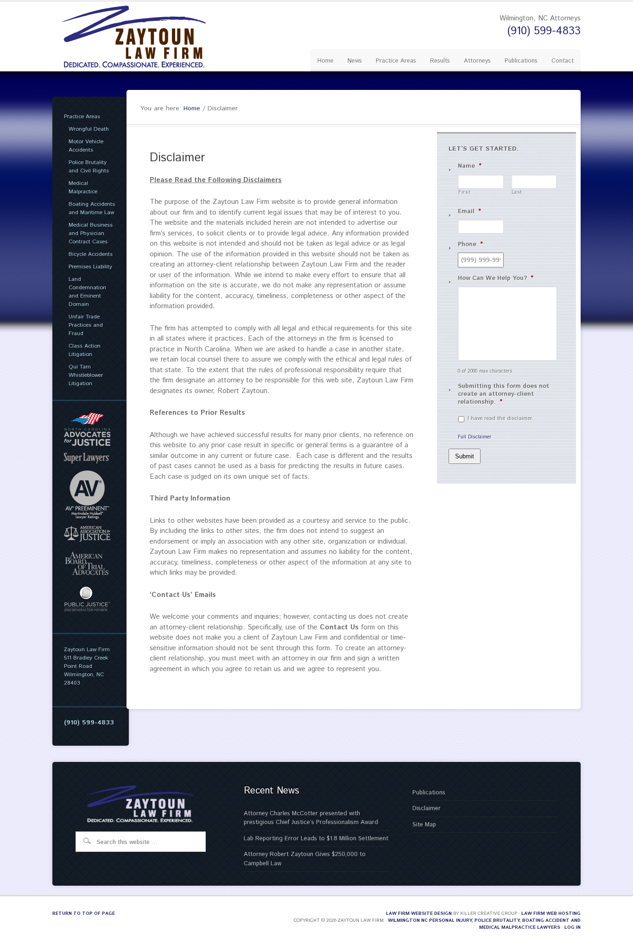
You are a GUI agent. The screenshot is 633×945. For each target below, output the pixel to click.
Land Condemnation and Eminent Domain (87, 291)
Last (517, 192)
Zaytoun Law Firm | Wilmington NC (140, 36)
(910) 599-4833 (544, 31)
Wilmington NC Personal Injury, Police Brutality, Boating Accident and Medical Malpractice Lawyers (484, 924)
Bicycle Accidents (91, 254)
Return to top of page (83, 913)
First (464, 192)
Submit (464, 456)
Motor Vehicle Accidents (86, 146)
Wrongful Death (89, 129)
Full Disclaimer (474, 437)
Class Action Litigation (85, 350)
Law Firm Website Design (419, 913)
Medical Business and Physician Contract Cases (91, 233)
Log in (572, 927)
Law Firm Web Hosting (551, 913)
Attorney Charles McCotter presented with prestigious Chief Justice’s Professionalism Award (311, 818)
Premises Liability (90, 267)
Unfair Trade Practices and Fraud (86, 325)
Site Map (424, 824)
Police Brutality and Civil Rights (89, 167)
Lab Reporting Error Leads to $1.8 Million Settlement (316, 838)
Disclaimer (426, 808)
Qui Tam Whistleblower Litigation (86, 375)
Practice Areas (82, 117)
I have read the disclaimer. (500, 418)
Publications (428, 792)
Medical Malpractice (83, 187)
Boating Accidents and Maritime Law (92, 208)
